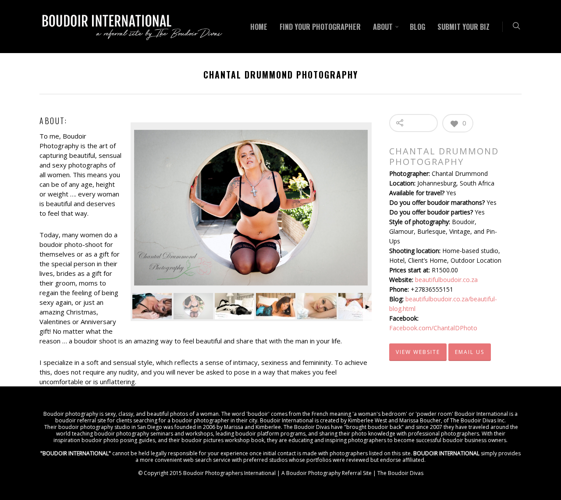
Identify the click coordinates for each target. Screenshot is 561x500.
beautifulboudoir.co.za (446, 279)
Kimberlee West (367, 420)
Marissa (233, 427)
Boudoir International (481, 414)
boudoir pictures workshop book (222, 440)
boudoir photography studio (94, 427)
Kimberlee (268, 427)
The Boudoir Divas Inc (477, 420)
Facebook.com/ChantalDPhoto (433, 328)
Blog (417, 26)
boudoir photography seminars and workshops (153, 433)
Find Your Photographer (320, 26)
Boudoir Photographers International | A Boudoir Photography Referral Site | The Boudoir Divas (303, 473)
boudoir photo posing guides (118, 440)
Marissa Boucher (420, 420)
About (383, 26)
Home (258, 26)
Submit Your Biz (463, 26)
